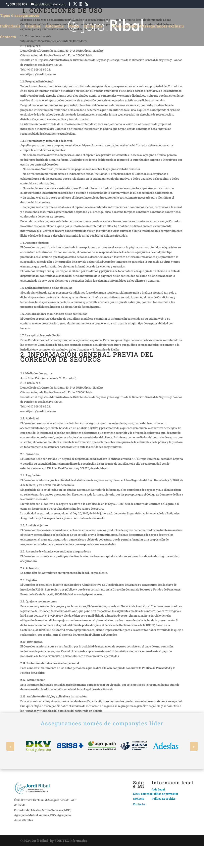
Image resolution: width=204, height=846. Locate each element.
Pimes (73, 26)
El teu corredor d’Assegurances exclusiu (147, 26)
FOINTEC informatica (71, 840)
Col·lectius (93, 26)
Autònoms (54, 26)
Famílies (33, 26)
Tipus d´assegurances (19, 16)
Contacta (8, 37)
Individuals (10, 26)
